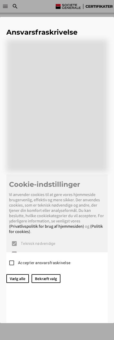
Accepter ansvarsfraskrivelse (44, 263)
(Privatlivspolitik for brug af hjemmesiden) (46, 226)
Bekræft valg (46, 278)
